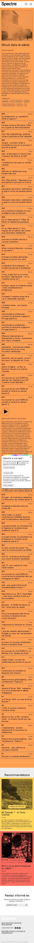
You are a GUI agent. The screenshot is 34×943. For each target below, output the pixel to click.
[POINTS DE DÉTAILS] (17, 809)
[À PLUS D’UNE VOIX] (17, 862)
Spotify (19, 105)
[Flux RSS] (25, 105)
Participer (17, 923)
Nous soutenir (8, 485)
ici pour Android (9, 467)
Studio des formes (16, 941)
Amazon (5, 101)
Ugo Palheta (9, 50)
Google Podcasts (8, 105)
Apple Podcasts (16, 101)
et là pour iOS (8, 473)
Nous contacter (7, 923)
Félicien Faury (10, 418)
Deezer (26, 101)
